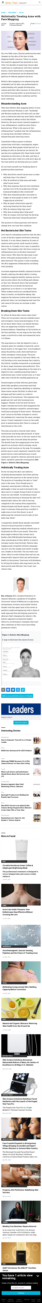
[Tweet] (18, 690)
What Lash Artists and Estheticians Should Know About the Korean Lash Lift (15, 774)
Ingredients (7, 946)
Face (2, 792)
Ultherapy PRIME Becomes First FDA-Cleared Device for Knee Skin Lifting (15, 762)
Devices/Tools (8, 1056)
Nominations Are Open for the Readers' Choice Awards (13, 819)
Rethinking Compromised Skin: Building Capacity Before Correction (19, 988)
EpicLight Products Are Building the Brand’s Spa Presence (15, 796)
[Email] (3, 690)
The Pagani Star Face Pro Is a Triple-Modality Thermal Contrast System (17, 1108)
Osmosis (38, 23)
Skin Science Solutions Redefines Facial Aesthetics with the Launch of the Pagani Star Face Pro (20, 1101)
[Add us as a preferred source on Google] (23, 690)
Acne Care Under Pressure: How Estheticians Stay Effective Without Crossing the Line (18, 912)
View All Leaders (21, 722)
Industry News (5, 781)
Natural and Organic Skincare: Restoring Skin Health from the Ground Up (20, 1024)
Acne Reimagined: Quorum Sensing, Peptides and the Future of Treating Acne (20, 951)
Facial (21, 12)
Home (3, 12)
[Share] (8, 690)
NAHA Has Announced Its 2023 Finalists (16, 751)
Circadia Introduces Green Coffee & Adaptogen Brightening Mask (18, 866)
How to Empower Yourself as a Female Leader (16, 741)
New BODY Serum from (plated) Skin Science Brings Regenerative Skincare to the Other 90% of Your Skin (16, 808)
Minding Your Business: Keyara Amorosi (19, 1226)
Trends (3, 769)
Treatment (12, 12)
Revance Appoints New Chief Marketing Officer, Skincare (12, 785)
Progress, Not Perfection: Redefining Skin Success (20, 1191)
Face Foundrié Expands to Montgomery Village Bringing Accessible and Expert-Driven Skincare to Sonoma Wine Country (20, 1145)
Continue (21, 1293)
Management (5, 737)
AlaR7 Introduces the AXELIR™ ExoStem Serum (19, 1269)
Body (2, 803)
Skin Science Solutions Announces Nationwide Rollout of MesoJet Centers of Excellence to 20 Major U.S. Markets (21, 1062)
